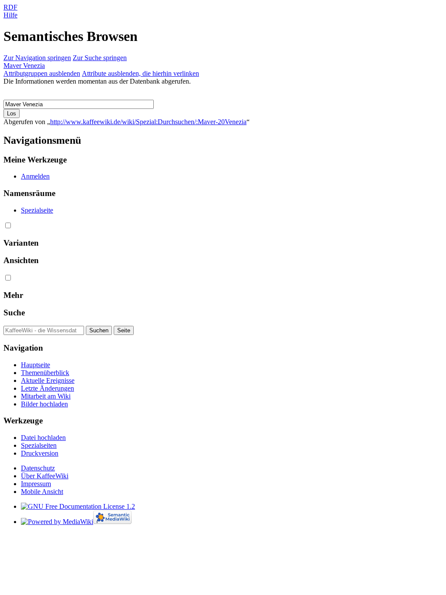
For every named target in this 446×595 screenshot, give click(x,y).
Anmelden (35, 176)
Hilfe (10, 15)
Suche (14, 312)
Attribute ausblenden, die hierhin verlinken (140, 73)
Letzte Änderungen (47, 388)
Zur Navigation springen (37, 57)
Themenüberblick (45, 372)
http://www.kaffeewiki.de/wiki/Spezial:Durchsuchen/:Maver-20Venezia (148, 121)
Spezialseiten (39, 445)
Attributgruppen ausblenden (41, 73)
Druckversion (39, 453)
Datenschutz (38, 468)
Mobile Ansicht (42, 491)
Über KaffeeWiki (44, 476)
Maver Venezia (24, 65)
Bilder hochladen (44, 404)
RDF (10, 7)
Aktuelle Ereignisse (47, 380)
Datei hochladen (43, 437)
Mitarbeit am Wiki (46, 396)
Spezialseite (37, 210)
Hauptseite (35, 364)
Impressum (36, 483)
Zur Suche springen (100, 57)
